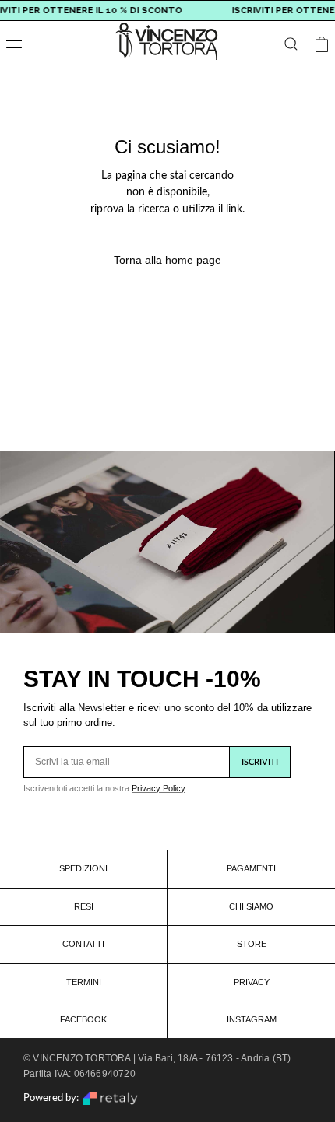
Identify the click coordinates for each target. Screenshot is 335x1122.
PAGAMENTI (251, 868)
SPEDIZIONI (83, 868)
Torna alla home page (167, 260)
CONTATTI (83, 943)
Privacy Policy (158, 788)
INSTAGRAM (252, 1019)
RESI (83, 906)
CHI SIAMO (251, 906)
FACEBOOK (83, 1019)
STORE (251, 943)
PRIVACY (252, 982)
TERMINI (83, 982)
